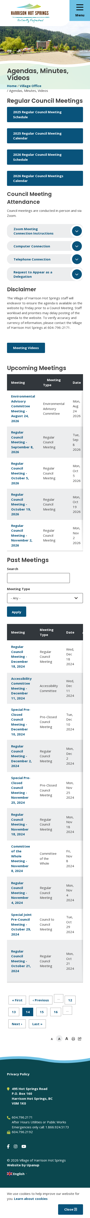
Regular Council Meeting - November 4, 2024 (20, 893)
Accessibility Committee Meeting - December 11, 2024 (21, 688)
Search (12, 569)
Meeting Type (18, 589)
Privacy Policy (18, 1074)
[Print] (73, 1038)
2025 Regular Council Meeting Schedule (37, 114)
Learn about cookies (31, 1198)
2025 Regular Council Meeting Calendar (37, 135)
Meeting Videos (26, 348)
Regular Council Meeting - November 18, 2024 (20, 824)
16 (57, 1012)
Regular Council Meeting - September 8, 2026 (22, 442)
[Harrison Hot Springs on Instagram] (15, 1146)
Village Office (30, 86)
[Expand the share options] (79, 1038)
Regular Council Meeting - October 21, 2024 (21, 961)
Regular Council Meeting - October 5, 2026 (20, 473)
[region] (45, 462)
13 (15, 1012)
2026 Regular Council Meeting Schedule (37, 157)
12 (72, 1000)
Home (12, 86)
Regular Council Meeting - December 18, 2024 (19, 656)
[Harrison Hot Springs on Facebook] (8, 1146)
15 (43, 1012)
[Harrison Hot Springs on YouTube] (23, 1146)
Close (68, 1209)
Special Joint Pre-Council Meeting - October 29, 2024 (21, 924)
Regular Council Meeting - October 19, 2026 (21, 504)
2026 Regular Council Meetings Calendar (38, 178)
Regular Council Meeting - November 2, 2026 (21, 535)
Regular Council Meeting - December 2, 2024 (21, 756)
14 (29, 1013)
